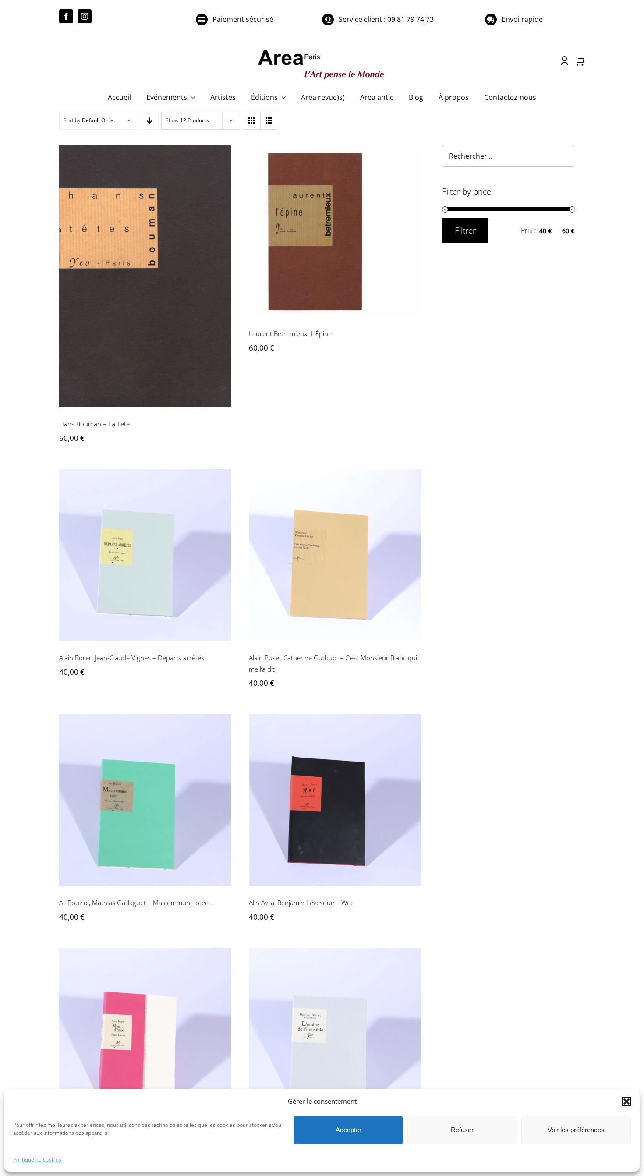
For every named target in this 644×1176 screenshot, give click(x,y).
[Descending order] (149, 120)
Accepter (348, 1129)
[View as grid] (251, 120)
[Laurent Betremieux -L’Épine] (335, 231)
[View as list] (269, 120)
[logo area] (322, 50)
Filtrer (465, 230)
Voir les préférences (576, 1129)
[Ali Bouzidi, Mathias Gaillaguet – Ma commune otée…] (145, 800)
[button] (626, 1101)
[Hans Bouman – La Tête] (145, 276)
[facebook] (66, 16)
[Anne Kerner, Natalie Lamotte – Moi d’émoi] (145, 1034)
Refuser (462, 1129)
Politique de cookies (37, 1159)
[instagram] (85, 16)
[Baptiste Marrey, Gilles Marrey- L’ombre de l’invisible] (335, 1034)
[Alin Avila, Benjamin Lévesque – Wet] (335, 800)
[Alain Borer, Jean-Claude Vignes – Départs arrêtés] (145, 555)
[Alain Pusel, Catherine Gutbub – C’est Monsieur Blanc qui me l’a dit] (335, 555)
